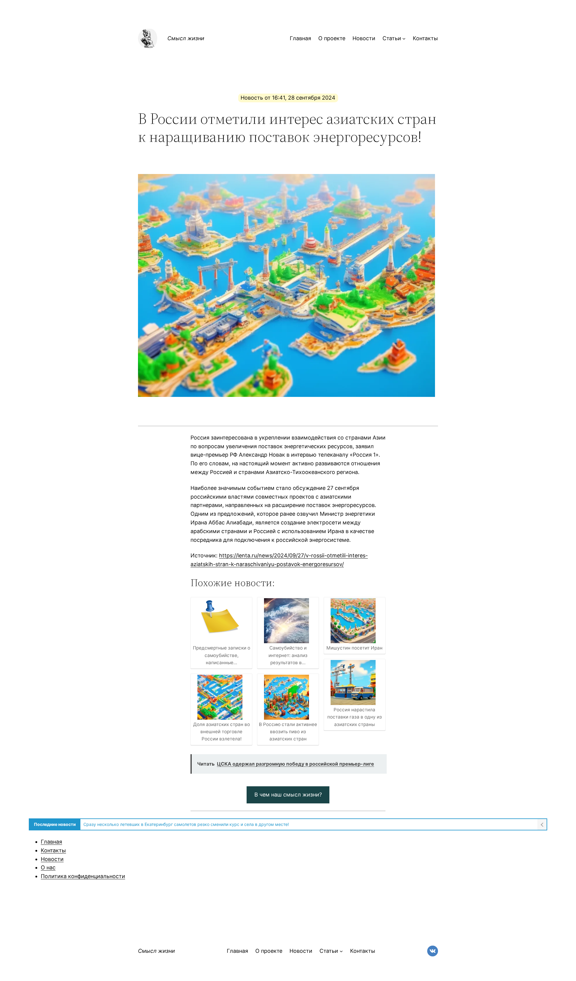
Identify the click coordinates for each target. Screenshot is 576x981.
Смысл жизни (185, 38)
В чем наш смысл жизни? (288, 794)
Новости (52, 859)
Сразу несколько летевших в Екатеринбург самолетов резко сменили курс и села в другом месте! (186, 824)
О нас (48, 867)
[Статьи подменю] (404, 38)
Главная (51, 841)
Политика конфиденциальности (83, 876)
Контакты (53, 850)
